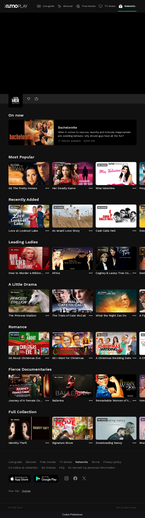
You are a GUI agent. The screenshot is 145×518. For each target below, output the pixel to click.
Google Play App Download (46, 479)
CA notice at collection (23, 467)
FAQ (61, 467)
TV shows (110, 6)
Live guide (48, 6)
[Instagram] (66, 478)
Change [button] (26, 490)
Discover (68, 6)
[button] (72, 132)
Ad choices (48, 467)
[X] (84, 478)
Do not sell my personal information (91, 467)
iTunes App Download (19, 479)
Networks (129, 6)
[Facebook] (75, 478)
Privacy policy (112, 462)
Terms (95, 462)
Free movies (88, 6)
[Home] (15, 6)
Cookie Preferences (72, 514)
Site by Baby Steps (126, 507)
